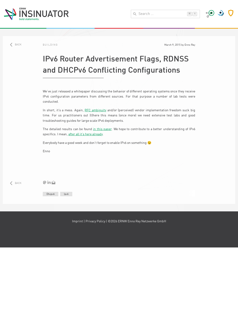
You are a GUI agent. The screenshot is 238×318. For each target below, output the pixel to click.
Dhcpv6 (50, 194)
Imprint (77, 221)
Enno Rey (190, 45)
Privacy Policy (95, 221)
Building (50, 45)
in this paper (102, 129)
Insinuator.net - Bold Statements (36, 13)
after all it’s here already (85, 134)
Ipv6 (66, 194)
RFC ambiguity (95, 110)
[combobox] (165, 14)
